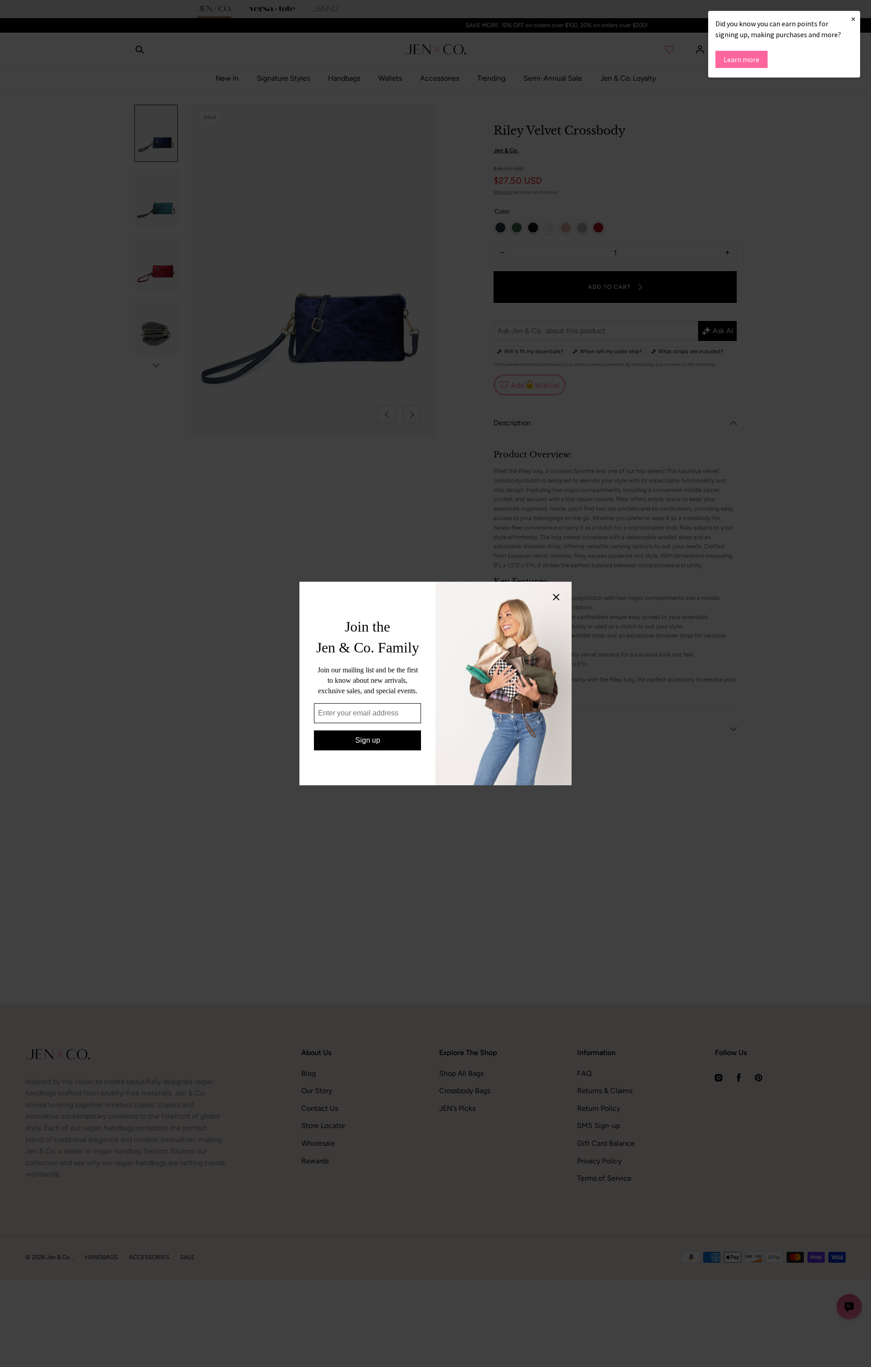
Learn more (741, 59)
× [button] (853, 18)
